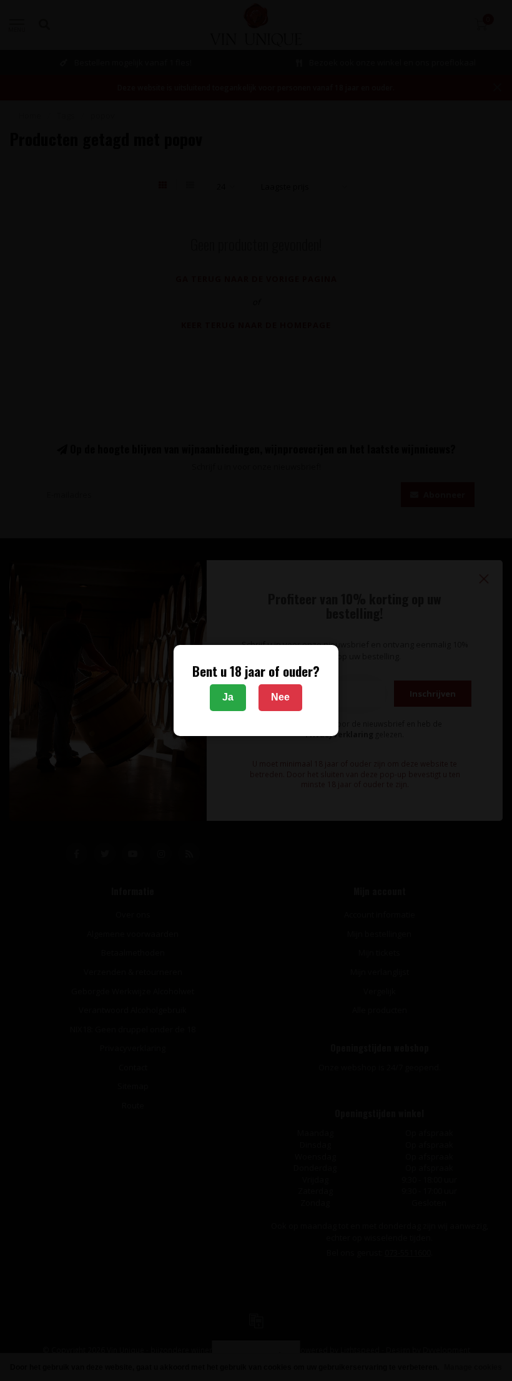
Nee (280, 697)
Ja (228, 697)
